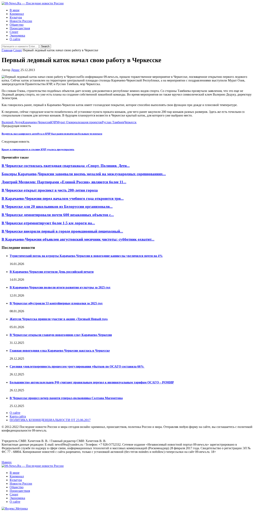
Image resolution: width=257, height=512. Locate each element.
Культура (16, 17)
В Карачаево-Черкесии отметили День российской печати (52, 271)
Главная (7, 50)
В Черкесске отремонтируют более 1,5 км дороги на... (48, 223)
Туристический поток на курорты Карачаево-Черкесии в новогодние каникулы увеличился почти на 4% (86, 256)
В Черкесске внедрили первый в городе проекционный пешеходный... (62, 231)
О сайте (15, 39)
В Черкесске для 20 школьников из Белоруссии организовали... (57, 206)
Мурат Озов (64, 122)
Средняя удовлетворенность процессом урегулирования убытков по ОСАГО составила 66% (77, 366)
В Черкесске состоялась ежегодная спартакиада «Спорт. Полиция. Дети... (66, 166)
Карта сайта (18, 416)
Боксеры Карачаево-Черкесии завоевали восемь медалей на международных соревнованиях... (84, 174)
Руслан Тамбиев (113, 122)
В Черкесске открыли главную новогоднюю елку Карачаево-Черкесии (61, 335)
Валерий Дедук (12, 122)
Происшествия (20, 28)
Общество (16, 24)
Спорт (14, 32)
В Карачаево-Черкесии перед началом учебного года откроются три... (63, 198)
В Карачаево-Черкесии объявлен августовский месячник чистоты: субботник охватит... (78, 239)
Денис (15, 70)
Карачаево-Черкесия (36, 122)
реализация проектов (87, 122)
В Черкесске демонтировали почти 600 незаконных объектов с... (58, 215)
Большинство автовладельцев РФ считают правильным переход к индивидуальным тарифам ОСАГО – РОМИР (92, 382)
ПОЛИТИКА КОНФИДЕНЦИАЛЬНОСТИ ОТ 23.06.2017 (50, 420)
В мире (14, 10)
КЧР (53, 122)
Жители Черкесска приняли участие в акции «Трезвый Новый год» (59, 319)
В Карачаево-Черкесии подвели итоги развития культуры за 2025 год (60, 287)
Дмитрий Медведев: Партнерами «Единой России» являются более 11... (64, 182)
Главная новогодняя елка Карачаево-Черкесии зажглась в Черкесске (60, 350)
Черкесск (130, 122)
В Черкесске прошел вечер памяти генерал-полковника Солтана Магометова (66, 398)
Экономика (17, 35)
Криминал (17, 13)
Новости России (21, 21)
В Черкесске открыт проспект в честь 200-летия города (50, 190)
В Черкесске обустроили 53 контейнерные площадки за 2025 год (56, 303)
